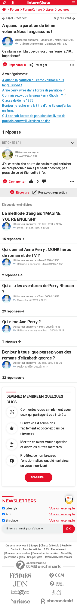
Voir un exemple (62, 508)
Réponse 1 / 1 (11, 142)
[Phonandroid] (56, 601)
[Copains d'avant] (20, 592)
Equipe (34, 545)
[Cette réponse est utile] (31, 181)
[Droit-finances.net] (56, 584)
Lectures (63, 9)
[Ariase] (20, 601)
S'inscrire (38, 477)
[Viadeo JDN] (56, 592)
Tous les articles (32, 549)
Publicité (67, 545)
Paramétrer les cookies (45, 553)
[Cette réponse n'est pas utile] (44, 181)
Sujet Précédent (17, 18)
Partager (41, 65)
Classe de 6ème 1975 (17, 100)
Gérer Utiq (66, 553)
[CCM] (56, 575)
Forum (14, 9)
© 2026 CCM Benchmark (58, 557)
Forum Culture (32, 9)
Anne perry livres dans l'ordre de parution (32, 90)
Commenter (17, 181)
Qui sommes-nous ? (17, 545)
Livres (49, 9)
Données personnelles (17, 553)
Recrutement (59, 549)
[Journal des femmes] (20, 575)
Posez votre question (52, 192)
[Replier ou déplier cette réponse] (72, 142)
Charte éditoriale (49, 545)
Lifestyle (11, 508)
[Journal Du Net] (20, 584)
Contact (15, 549)
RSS (46, 549)
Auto (8, 514)
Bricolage (11, 520)
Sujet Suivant (62, 18)
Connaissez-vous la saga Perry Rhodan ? (32, 95)
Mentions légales (15, 557)
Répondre (22, 192)
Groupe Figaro (34, 557)
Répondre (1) (17, 65)
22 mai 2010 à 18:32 (56, 43)
